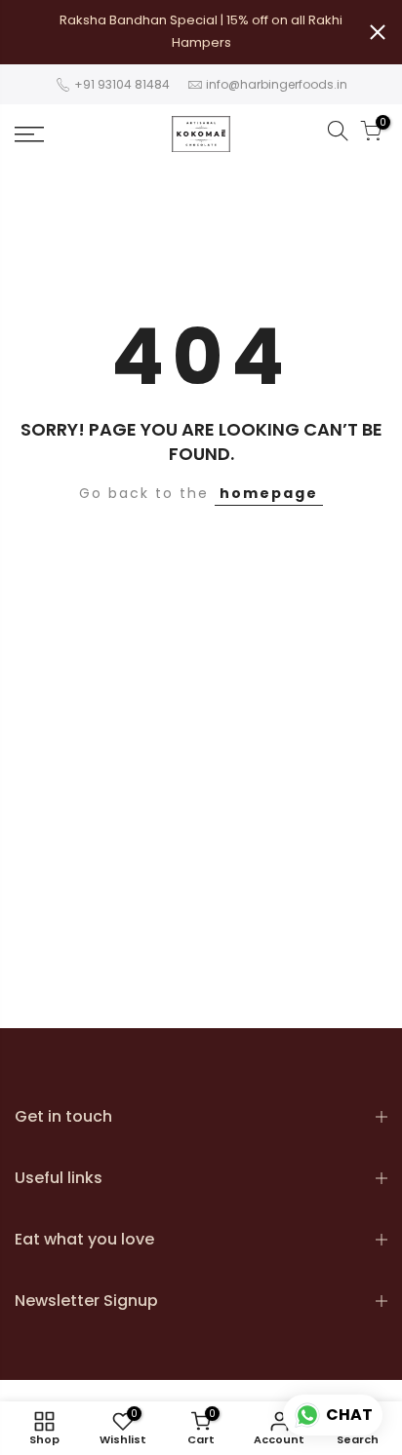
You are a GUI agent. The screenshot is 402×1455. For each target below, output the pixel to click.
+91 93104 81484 (120, 84)
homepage (269, 493)
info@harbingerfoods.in (276, 84)
